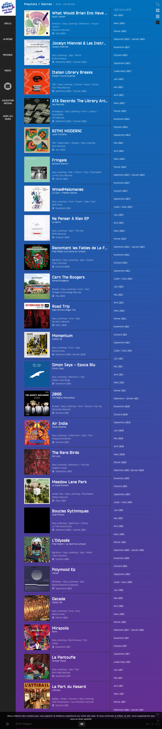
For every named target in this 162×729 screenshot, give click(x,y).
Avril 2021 (118, 374)
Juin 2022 (119, 286)
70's (54, 84)
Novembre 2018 (121, 558)
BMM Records (59, 234)
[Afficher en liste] (158, 16)
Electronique (75, 640)
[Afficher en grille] (158, 10)
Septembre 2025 (122, 63)
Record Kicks (58, 351)
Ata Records (58, 104)
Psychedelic (57, 114)
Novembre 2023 (121, 183)
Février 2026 (120, 31)
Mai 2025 (118, 87)
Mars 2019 (61, 500)
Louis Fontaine (59, 134)
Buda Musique (59, 58)
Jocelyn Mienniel (60, 46)
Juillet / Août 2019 (123, 502)
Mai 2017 (118, 678)
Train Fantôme (59, 263)
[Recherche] (158, 4)
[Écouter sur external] (29, 520)
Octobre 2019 (62, 413)
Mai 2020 (60, 296)
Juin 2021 (118, 358)
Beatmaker (63, 143)
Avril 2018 (118, 606)
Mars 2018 (119, 614)
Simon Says (58, 368)
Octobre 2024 (121, 127)
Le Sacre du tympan (76, 544)
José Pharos (58, 514)
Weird (89, 552)
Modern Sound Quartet (63, 76)
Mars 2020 (61, 325)
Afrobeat (56, 581)
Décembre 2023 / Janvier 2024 (129, 175)
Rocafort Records (61, 321)
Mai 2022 (118, 294)
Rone (54, 631)
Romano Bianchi (60, 163)
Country (73, 698)
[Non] (158, 720)
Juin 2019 (118, 510)
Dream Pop (57, 494)
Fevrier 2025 (120, 111)
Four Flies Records (61, 87)
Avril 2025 (119, 95)
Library (95, 84)
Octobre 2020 (62, 237)
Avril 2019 (118, 526)
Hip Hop (98, 406)
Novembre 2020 (122, 406)
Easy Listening (70, 23)
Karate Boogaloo (60, 280)
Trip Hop (79, 230)
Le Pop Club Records (62, 175)
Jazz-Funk (73, 523)
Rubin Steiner (58, 16)
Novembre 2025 (122, 47)
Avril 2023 (119, 223)
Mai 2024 (118, 143)
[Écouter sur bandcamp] (29, 23)
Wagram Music (59, 468)
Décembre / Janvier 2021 (126, 398)
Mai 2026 (118, 15)
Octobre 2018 (62, 559)
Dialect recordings (61, 380)
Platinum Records (61, 30)
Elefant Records (60, 497)
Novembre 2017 (63, 647)
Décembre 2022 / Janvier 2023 (129, 247)
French (78, 172)
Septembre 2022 (122, 271)
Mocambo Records (61, 409)
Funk (84, 111)
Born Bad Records (61, 672)
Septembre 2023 (122, 199)
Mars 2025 (119, 103)
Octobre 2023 (120, 191)
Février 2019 (120, 542)
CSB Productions (60, 702)
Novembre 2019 (63, 383)
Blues (64, 698)
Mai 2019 (118, 518)
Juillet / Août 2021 (123, 350)
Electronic (84, 23)
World (78, 55)
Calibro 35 (57, 339)
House (94, 23)
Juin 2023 (60, 149)
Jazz (71, 55)
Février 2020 (120, 462)
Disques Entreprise (61, 438)
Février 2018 (62, 617)
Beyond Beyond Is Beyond (65, 585)
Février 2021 (120, 390)
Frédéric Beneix (69, 193)
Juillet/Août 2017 (122, 662)
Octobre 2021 (120, 334)
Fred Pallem (58, 544)
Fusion (79, 201)
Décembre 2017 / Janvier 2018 (129, 630)
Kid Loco (56, 456)
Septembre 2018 (64, 588)
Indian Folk (74, 435)
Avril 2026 (60, 33)
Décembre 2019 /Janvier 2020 (70, 354)
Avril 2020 (119, 446)
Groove (78, 84)
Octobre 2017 (62, 705)
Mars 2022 (119, 310)
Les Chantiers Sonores (82, 702)
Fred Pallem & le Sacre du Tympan (69, 251)
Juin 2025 (119, 79)
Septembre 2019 (64, 471)
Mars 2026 (119, 23)
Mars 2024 (119, 159)
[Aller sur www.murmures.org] (8, 86)
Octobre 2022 (121, 262)
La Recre (56, 222)
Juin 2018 (118, 590)
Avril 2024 (119, 151)
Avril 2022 (119, 302)
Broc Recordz (58, 146)
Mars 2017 (119, 694)
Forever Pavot (59, 661)
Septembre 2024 (122, 135)
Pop (86, 172)
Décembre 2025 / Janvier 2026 (71, 62)
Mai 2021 (118, 366)
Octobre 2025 (121, 55)
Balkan (55, 698)
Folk (70, 172)
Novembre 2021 (63, 208)
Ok (82, 724)
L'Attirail (56, 690)
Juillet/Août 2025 (122, 71)
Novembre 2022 (122, 255)
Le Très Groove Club (62, 526)
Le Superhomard (60, 485)
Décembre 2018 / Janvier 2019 (71, 530)
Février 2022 (62, 179)
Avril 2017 (118, 686)
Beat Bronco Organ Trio (64, 310)
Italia (86, 84)
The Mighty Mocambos (63, 397)
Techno (55, 27)
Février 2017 (120, 702)
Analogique (57, 111)
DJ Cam (56, 193)
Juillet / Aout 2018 (123, 582)
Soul (93, 201)
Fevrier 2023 (120, 239)
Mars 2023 (119, 231)
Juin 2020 (119, 430)
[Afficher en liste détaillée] (158, 22)
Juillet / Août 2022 (123, 278)
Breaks (75, 143)
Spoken (90, 260)
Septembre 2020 (122, 422)
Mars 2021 (119, 382)
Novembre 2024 (122, 119)
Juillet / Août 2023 (123, 207)
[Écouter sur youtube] (29, 52)
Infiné (55, 643)
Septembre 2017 (122, 654)
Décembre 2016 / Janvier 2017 (129, 710)
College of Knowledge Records (66, 292)
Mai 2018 (118, 598)
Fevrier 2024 (120, 167)
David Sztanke (59, 427)
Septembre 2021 (122, 342)
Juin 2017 (118, 670)
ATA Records (58, 117)
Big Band (56, 260)
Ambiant (56, 23)
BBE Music (57, 204)
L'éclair (55, 573)
